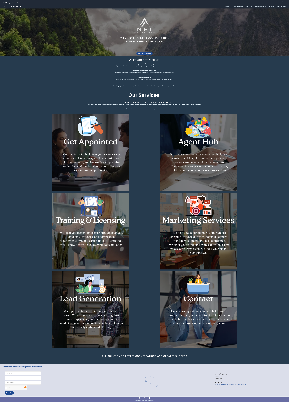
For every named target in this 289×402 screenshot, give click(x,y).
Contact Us (147, 384)
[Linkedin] (149, 398)
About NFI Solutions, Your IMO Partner (155, 378)
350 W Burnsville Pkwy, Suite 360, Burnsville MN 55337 (230, 384)
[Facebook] (139, 398)
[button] (282, 2)
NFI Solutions (12, 6)
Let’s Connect (281, 6)
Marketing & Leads (260, 6)
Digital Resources (149, 382)
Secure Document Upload (152, 386)
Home (146, 374)
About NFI (228, 6)
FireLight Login (7, 3)
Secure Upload (16, 3)
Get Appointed (238, 6)
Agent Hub (249, 6)
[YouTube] (144, 398)
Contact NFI (272, 6)
